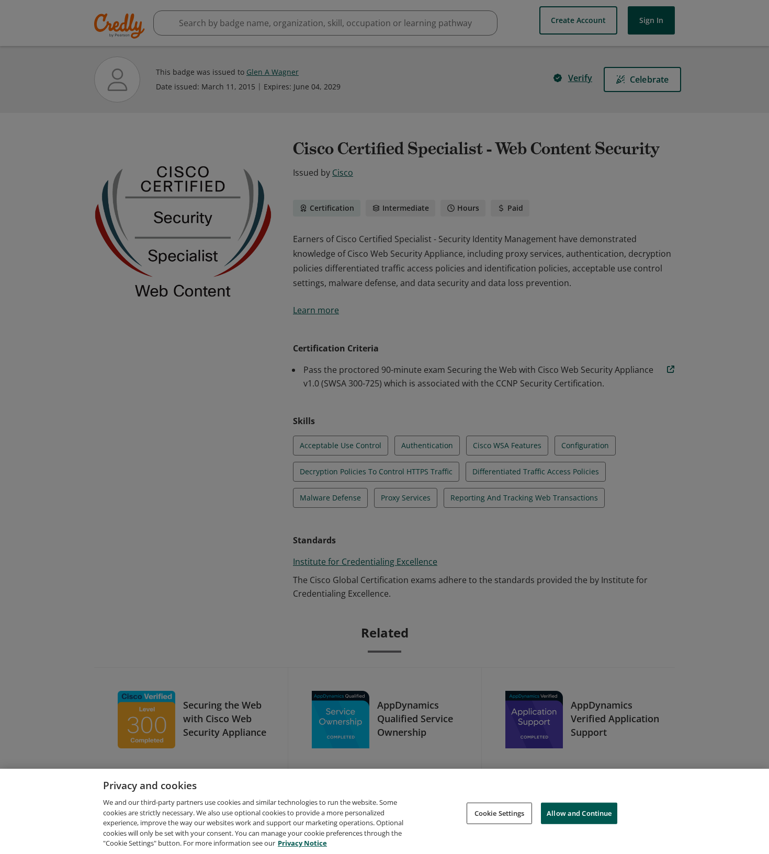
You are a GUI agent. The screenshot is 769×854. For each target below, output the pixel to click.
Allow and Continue (579, 812)
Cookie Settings (499, 812)
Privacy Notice (302, 843)
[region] (384, 811)
